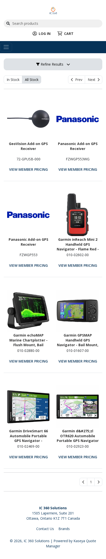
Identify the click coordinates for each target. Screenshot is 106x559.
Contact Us (45, 528)
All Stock (31, 79)
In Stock (13, 79)
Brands (64, 528)
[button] (91, 482)
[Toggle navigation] (6, 47)
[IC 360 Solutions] (53, 10)
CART (68, 33)
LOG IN (45, 33)
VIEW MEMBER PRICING (28, 169)
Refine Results (51, 64)
